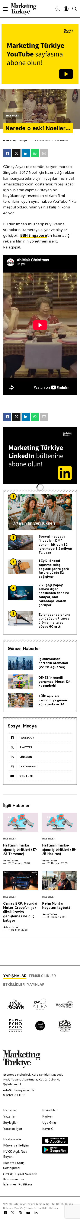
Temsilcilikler (42, 976)
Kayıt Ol (48, 1129)
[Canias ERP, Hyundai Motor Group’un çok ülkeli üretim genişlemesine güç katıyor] (20, 880)
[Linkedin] (36, 1213)
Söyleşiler (10, 1123)
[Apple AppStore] (55, 1143)
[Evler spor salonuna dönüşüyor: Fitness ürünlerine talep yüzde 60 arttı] (20, 618)
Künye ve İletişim (16, 1145)
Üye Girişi (49, 1123)
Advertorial (10, 927)
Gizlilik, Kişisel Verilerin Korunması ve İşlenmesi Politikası (20, 1179)
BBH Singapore (33, 235)
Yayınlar (36, 984)
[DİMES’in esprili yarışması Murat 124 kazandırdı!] (20, 681)
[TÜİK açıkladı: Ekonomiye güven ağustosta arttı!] (20, 700)
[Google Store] (55, 1152)
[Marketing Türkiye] (25, 8)
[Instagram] (20, 1213)
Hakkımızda (12, 1139)
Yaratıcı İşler (12, 1129)
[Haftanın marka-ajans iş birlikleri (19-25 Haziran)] (59, 822)
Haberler (12, 116)
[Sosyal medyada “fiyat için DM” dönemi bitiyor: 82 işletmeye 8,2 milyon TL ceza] (20, 542)
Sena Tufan (10, 860)
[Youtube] (28, 1213)
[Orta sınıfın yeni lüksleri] (40, 512)
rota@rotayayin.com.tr (18, 1090)
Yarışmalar (14, 976)
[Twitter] (13, 1212)
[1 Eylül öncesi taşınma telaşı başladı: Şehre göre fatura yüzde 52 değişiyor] (20, 567)
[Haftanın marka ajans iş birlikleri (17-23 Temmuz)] (20, 822)
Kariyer (47, 1116)
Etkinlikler (14, 984)
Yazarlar (9, 1116)
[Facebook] (5, 1213)
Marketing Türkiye (15, 140)
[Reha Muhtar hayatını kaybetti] (59, 880)
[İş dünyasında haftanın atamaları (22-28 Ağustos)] (20, 663)
